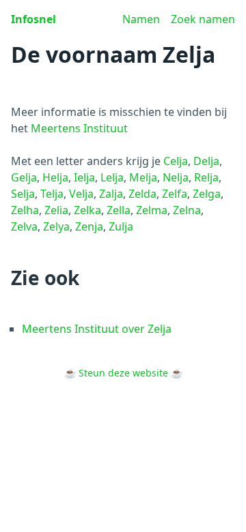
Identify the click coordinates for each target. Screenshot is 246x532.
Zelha (25, 210)
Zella (119, 210)
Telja (52, 193)
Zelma (151, 210)
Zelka (87, 210)
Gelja (24, 177)
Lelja (112, 177)
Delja (206, 160)
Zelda (142, 193)
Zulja (121, 226)
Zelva (24, 226)
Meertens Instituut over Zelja (97, 328)
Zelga (207, 193)
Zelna (187, 210)
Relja (206, 177)
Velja (81, 193)
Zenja (89, 226)
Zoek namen (203, 19)
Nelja (176, 177)
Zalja (111, 193)
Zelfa (174, 193)
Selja (23, 193)
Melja (143, 177)
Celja (175, 160)
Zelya (56, 226)
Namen (141, 19)
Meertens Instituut (79, 128)
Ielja (84, 177)
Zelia (56, 210)
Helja (55, 177)
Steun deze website (123, 372)
